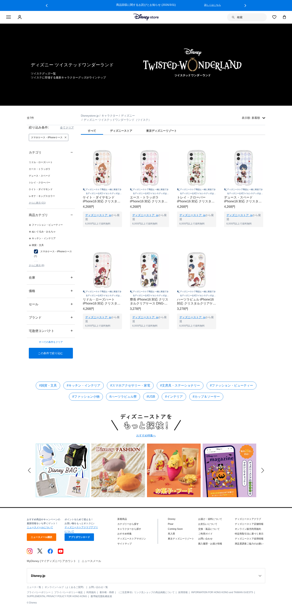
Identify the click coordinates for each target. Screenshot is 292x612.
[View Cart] (284, 16)
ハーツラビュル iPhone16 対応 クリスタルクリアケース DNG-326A (196, 302)
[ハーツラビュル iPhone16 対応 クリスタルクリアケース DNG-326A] (196, 270)
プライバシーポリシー (39, 592)
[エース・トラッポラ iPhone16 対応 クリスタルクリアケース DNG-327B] (149, 168)
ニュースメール (91, 561)
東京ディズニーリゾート (181, 538)
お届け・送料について (210, 519)
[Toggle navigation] (8, 17)
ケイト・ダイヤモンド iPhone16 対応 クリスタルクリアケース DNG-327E (101, 199)
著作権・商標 (107, 592)
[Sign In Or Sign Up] (20, 17)
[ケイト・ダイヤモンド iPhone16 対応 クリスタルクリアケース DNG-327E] (102, 168)
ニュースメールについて (40, 527)
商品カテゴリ (51, 215)
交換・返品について (209, 529)
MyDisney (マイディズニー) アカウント (51, 561)
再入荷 (171, 533)
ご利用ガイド (205, 533)
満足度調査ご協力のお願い (249, 543)
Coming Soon (175, 529)
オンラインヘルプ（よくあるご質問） (65, 587)
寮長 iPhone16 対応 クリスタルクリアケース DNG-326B (149, 302)
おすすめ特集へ (146, 435)
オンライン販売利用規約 (248, 529)
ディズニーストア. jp (98, 215)
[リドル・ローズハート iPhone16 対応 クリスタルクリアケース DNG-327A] (102, 270)
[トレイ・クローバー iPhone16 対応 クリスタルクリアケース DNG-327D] (196, 168)
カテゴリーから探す (128, 524)
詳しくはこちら (212, 5)
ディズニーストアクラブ (248, 519)
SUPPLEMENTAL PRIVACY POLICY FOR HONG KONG (57, 596)
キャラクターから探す (129, 529)
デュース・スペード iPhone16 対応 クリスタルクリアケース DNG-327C (243, 199)
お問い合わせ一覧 (98, 587)
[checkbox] (53, 254)
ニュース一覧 (34, 587)
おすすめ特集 (124, 533)
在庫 (51, 277)
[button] (47, 6)
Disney (171, 519)
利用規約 (91, 592)
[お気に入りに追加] (121, 144)
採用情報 (183, 592)
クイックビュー (102, 232)
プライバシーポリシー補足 (68, 592)
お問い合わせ (205, 538)
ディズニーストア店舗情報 (249, 524)
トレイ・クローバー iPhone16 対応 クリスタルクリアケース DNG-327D (196, 199)
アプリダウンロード (79, 537)
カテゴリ (51, 152)
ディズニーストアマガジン (131, 538)
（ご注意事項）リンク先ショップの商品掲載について (146, 592)
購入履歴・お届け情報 (210, 543)
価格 (51, 291)
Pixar (170, 524)
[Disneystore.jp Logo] (146, 17)
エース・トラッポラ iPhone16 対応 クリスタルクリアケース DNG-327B (148, 199)
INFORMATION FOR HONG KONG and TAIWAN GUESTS (222, 592)
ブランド (51, 317)
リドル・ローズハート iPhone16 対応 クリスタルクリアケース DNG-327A (101, 302)
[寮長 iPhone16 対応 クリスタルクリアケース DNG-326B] (149, 270)
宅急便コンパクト (51, 331)
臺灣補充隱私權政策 (101, 596)
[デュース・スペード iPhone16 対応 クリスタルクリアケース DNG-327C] (243, 168)
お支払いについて (207, 524)
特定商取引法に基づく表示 (249, 533)
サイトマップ (124, 543)
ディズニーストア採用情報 (249, 538)
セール (51, 304)
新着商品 (122, 519)
